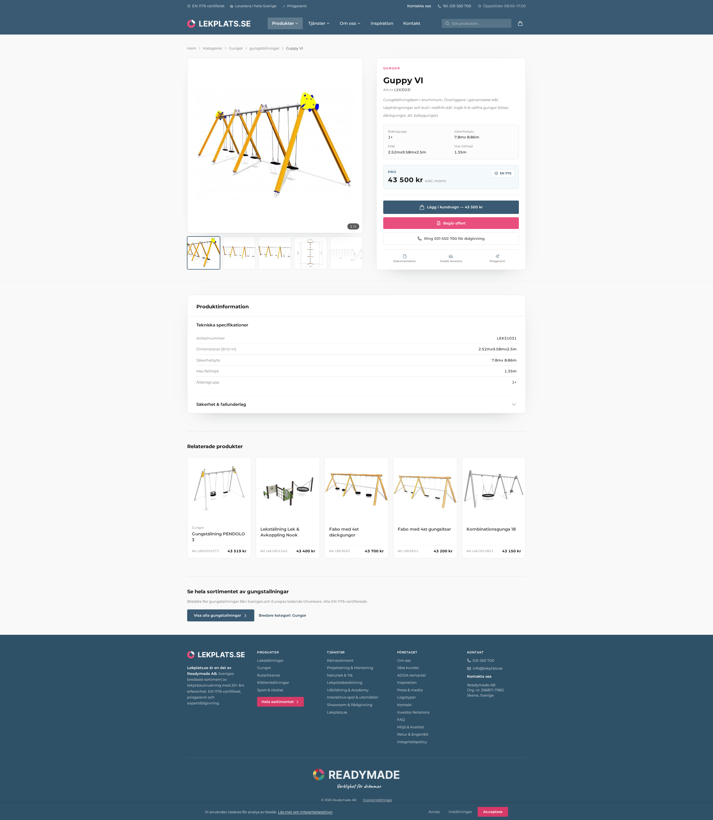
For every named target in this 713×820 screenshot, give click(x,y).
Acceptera (492, 811)
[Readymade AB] (356, 778)
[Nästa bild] (353, 145)
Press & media (410, 690)
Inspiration (382, 23)
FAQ (401, 719)
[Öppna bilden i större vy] (275, 145)
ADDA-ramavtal (411, 675)
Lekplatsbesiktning (344, 682)
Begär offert (454, 223)
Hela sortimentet (278, 701)
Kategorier (212, 48)
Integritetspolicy (412, 742)
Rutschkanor (268, 675)
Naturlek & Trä (340, 675)
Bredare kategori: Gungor (282, 615)
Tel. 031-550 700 (457, 6)
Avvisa (434, 811)
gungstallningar (264, 48)
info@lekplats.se (487, 668)
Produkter (283, 23)
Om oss (348, 23)
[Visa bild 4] (310, 252)
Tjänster (316, 23)
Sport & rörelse (270, 690)
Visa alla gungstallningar (217, 615)
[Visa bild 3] (274, 252)
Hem (191, 48)
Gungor (236, 48)
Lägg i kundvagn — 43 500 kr (455, 207)
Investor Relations (413, 712)
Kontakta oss (419, 6)
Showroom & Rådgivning (349, 704)
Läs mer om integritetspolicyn (305, 812)
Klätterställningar (273, 682)
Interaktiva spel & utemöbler (353, 697)
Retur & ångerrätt (412, 734)
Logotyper (406, 697)
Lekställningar (270, 660)
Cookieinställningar (377, 800)
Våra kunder (408, 667)
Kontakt (411, 23)
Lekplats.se (337, 712)
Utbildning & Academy (347, 690)
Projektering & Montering (350, 667)
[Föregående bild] (196, 145)
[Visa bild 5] (346, 252)
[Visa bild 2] (239, 252)
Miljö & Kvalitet (410, 727)
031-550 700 (483, 660)
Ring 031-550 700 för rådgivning (454, 238)
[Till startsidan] (219, 23)
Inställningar (460, 811)
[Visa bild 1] (203, 252)
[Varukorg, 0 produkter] (520, 23)
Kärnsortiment (340, 660)
